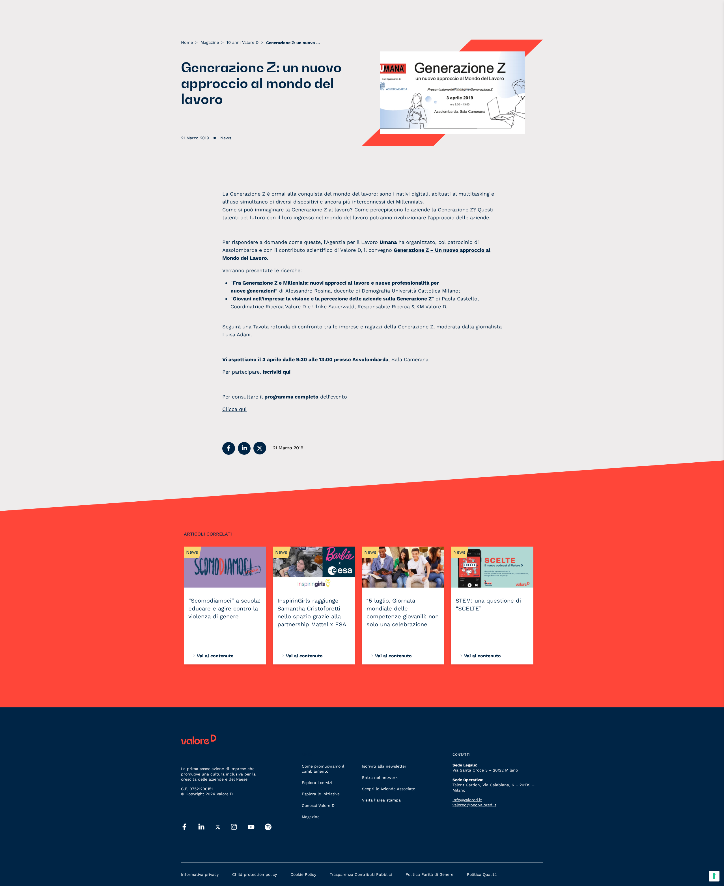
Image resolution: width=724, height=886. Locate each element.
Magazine (311, 816)
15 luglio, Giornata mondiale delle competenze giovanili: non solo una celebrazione (403, 612)
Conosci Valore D (318, 805)
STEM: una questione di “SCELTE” (488, 604)
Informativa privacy (200, 874)
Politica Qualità (482, 874)
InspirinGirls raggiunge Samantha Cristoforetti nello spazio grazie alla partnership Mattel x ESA (311, 612)
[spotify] (268, 827)
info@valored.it (467, 800)
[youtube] (251, 827)
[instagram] (233, 827)
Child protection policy (254, 874)
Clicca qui (234, 409)
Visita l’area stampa (381, 800)
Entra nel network (380, 777)
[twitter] (217, 827)
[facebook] (184, 827)
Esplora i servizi (317, 782)
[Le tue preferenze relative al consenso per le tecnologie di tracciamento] (714, 876)
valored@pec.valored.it (474, 805)
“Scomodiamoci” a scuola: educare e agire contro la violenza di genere (224, 608)
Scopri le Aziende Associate (388, 789)
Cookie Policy (303, 874)
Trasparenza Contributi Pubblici (361, 874)
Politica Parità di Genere (429, 874)
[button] (228, 448)
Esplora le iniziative (321, 794)
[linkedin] (201, 827)
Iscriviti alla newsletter (384, 766)
